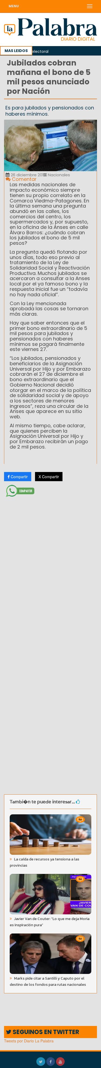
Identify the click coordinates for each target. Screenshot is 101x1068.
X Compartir (49, 476)
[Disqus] (50, 570)
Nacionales (58, 175)
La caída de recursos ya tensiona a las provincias (44, 862)
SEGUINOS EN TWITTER (45, 1032)
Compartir (19, 476)
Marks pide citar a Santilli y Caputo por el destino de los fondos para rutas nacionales (48, 981)
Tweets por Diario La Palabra (29, 1040)
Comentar (24, 179)
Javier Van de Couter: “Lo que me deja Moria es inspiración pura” (49, 922)
